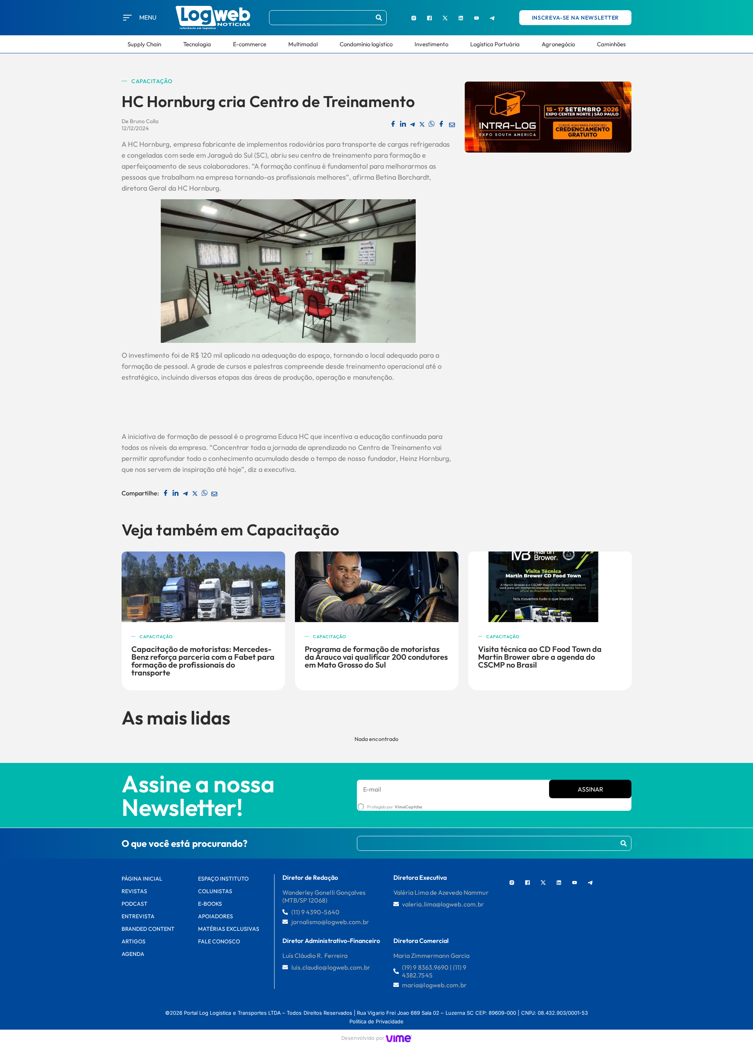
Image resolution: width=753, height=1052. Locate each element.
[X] (445, 17)
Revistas (134, 891)
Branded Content (148, 928)
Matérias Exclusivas (229, 928)
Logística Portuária (495, 44)
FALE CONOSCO (219, 941)
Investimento (431, 44)
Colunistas (215, 891)
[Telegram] (492, 17)
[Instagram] (414, 17)
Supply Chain (144, 44)
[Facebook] (429, 17)
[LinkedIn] (461, 17)
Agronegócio (558, 44)
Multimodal (303, 44)
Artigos (134, 941)
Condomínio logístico (366, 44)
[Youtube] (476, 17)
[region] (102, 992)
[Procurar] (378, 18)
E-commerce (249, 44)
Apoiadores (215, 916)
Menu (147, 17)
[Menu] (127, 18)
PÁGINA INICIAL (142, 878)
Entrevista (138, 916)
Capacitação (152, 81)
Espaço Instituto (223, 878)
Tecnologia (197, 44)
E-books (210, 903)
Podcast (134, 903)
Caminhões (611, 44)
